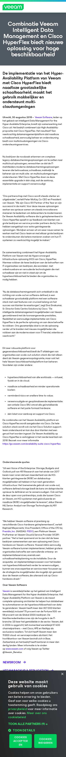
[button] (33, 724)
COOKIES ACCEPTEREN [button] (20, 741)
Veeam (6, 591)
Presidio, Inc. (9, 531)
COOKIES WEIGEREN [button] (45, 741)
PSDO (30, 531)
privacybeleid (17, 709)
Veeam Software (43, 117)
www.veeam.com (14, 649)
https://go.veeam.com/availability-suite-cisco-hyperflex (32, 444)
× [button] (62, 674)
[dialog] (33, 713)
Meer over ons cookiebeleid (27, 715)
